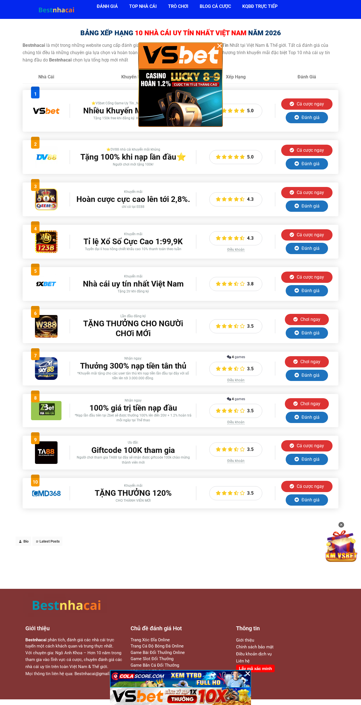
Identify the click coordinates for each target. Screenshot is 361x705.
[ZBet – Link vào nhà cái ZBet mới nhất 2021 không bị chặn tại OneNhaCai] (46, 418)
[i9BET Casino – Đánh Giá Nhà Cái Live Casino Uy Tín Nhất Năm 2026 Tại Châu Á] (46, 124)
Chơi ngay (309, 319)
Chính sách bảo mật (255, 646)
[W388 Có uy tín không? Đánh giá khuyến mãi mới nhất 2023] (46, 336)
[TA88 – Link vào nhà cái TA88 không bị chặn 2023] (46, 462)
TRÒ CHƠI (178, 6)
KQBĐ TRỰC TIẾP (260, 6)
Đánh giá (310, 117)
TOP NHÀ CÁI (143, 6)
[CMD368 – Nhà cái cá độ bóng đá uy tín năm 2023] (46, 496)
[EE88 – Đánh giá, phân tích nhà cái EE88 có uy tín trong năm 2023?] (46, 209)
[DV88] (46, 166)
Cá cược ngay (310, 104)
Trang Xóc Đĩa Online (150, 639)
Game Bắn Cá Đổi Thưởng (155, 665)
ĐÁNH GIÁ (107, 6)
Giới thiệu (245, 640)
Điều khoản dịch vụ (254, 653)
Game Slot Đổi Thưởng (152, 658)
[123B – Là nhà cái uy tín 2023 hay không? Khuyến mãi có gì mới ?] (46, 251)
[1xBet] (46, 293)
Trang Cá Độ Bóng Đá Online (157, 646)
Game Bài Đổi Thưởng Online (158, 652)
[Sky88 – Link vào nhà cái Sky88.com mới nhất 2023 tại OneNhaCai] (46, 378)
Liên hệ (243, 661)
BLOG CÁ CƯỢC (215, 6)
